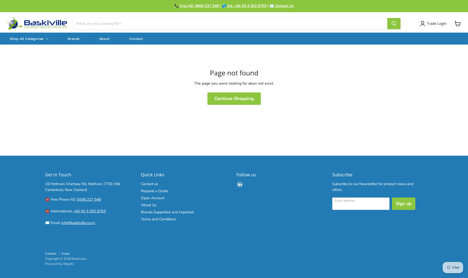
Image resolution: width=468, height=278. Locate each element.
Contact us (149, 183)
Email (66, 253)
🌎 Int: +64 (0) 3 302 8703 (244, 5)
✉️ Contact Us (282, 5)
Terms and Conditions (158, 219)
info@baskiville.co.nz (78, 222)
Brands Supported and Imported (167, 212)
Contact (50, 253)
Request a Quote (154, 190)
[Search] (393, 23)
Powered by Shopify (59, 264)
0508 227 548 (89, 199)
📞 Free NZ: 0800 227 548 (196, 5)
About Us (148, 205)
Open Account (153, 198)
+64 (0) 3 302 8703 (89, 211)
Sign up (403, 203)
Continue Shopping (234, 98)
